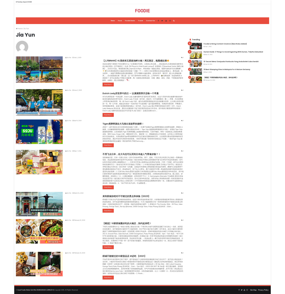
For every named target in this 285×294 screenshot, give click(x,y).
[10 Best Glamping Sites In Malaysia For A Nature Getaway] (196, 71)
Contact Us (150, 21)
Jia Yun (68, 57)
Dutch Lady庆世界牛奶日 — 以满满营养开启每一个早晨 (131, 93)
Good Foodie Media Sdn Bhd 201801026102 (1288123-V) (35, 290)
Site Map (253, 290)
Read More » (108, 84)
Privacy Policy (263, 290)
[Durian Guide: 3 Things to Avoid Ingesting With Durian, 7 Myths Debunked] (196, 55)
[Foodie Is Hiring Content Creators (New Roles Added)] (196, 46)
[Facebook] (158, 20)
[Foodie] (142, 10)
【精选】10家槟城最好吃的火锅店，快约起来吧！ (127, 223)
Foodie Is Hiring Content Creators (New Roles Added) (225, 44)
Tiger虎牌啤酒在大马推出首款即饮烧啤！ (123, 123)
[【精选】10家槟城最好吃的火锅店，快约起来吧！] (196, 79)
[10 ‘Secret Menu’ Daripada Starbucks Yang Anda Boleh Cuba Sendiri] (196, 64)
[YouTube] (166, 20)
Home (19, 28)
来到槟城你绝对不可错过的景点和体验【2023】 (126, 196)
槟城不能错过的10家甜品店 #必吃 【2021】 (124, 256)
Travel (140, 21)
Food (120, 21)
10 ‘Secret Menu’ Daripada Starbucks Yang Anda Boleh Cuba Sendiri (231, 61)
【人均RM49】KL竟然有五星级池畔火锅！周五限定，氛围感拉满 (135, 60)
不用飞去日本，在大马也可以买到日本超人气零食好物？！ (131, 154)
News (113, 21)
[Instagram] (170, 20)
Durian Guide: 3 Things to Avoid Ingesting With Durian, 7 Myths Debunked (233, 52)
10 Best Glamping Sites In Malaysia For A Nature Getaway (227, 69)
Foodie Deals (130, 21)
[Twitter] (162, 20)
